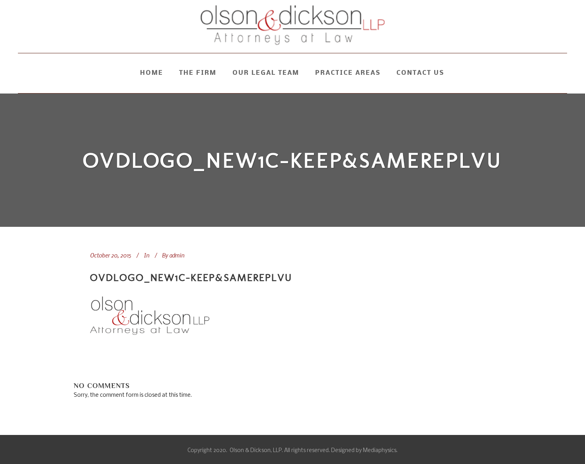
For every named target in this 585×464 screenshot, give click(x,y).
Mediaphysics (379, 451)
